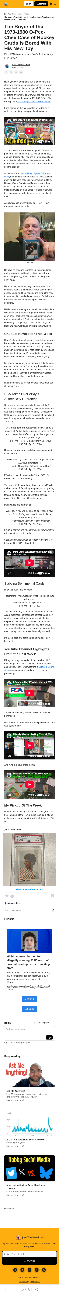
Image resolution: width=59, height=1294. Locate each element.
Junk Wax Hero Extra (12, 14)
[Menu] (50, 3)
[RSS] (44, 1270)
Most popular (43, 1022)
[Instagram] (29, 1270)
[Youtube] (22, 1270)
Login (28, 3)
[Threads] (37, 1270)
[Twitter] (15, 1270)
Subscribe (29, 1009)
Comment (29, 999)
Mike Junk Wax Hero (21, 64)
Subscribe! (41, 3)
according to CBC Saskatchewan (34, 101)
